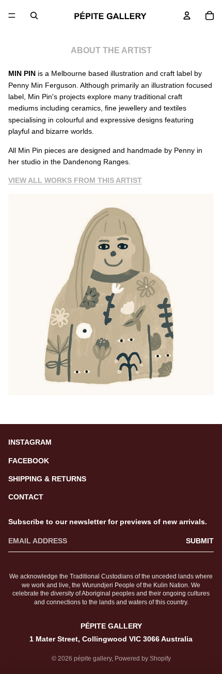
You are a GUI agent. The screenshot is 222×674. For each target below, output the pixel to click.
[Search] (34, 15)
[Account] (187, 15)
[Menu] (12, 15)
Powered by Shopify (143, 658)
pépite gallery (93, 658)
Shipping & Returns (47, 479)
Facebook (28, 461)
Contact (25, 497)
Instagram (30, 442)
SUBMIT (200, 541)
